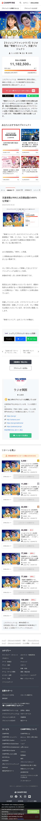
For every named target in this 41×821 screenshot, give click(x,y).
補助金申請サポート (8, 771)
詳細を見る (6, 476)
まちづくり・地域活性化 (28, 655)
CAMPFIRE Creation (8, 740)
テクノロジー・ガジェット (10, 655)
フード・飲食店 (6, 661)
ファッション (6, 668)
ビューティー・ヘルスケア (28, 675)
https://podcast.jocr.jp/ (14, 426)
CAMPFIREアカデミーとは (10, 710)
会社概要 (9, 801)
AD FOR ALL (6, 757)
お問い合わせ (24, 747)
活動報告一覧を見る (20, 362)
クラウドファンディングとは (10, 714)
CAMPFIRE (5, 733)
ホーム (3, 190)
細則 (22, 758)
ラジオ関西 (15, 53)
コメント (36, 190)
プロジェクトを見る (20, 368)
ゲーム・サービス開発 (8, 672)
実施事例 (23, 717)
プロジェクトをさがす (30, 8)
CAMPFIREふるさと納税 (9, 754)
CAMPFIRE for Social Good (10, 744)
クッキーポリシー (26, 780)
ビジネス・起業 (6, 675)
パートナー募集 (32, 801)
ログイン (25, 3)
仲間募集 (28, 190)
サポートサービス (26, 714)
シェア (22, 96)
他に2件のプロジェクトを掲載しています (22, 399)
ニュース (23, 740)
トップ (4, 640)
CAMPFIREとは (25, 733)
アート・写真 (6, 678)
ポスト (9, 96)
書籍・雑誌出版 (25, 672)
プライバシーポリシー (27, 762)
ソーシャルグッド (7, 682)
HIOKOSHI (5, 760)
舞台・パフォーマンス (27, 678)
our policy (21, 819)
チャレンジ (24, 661)
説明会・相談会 (25, 710)
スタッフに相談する (26, 695)
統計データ (24, 720)
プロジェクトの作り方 (8, 717)
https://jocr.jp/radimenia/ (15, 423)
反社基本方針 (24, 772)
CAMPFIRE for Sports (8, 750)
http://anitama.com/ (13, 420)
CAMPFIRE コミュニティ (9, 737)
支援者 (19, 190)
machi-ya (5, 767)
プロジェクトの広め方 (8, 720)
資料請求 (4, 698)
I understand (33, 812)
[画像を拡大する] (18, 471)
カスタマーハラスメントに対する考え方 (29, 776)
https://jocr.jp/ (11, 416)
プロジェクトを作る (8, 695)
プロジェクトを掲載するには (10, 8)
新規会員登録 (34, 3)
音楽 (23, 53)
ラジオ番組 (26, 643)
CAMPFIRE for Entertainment (10, 747)
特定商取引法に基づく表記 (13, 430)
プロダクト (5, 658)
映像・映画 (24, 668)
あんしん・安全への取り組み (29, 737)
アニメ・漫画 (6, 665)
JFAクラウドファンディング (10, 764)
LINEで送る (34, 96)
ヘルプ (22, 744)
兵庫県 (30, 53)
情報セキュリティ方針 (27, 769)
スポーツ (23, 665)
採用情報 (20, 801)
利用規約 (23, 755)
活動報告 (10, 190)
